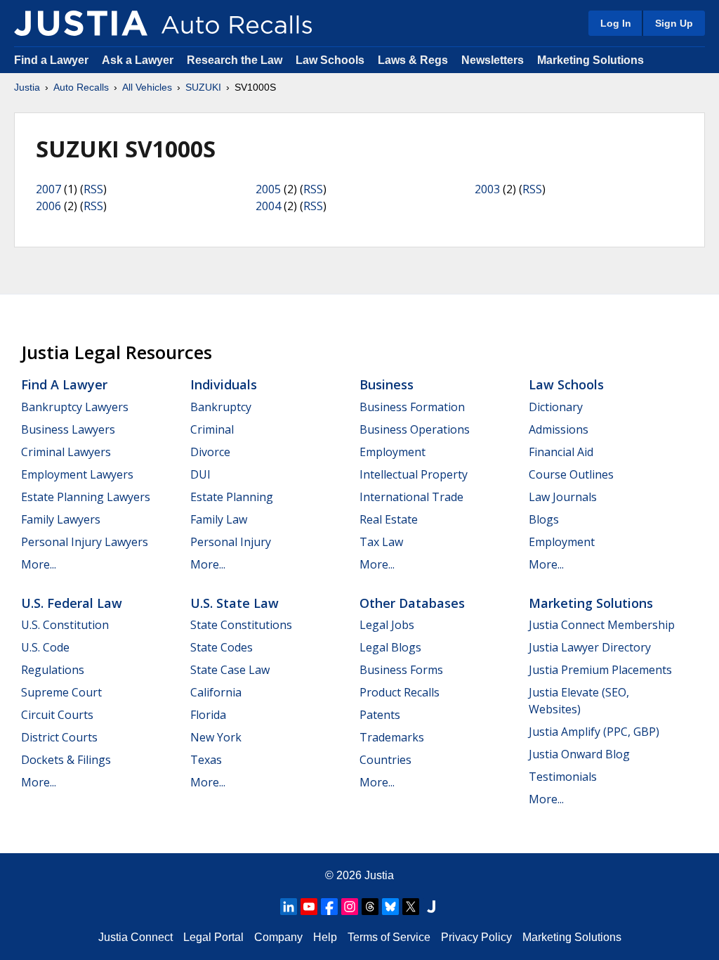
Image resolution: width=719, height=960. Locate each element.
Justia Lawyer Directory (590, 647)
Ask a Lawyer (139, 60)
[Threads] (370, 906)
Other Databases (412, 603)
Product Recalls (400, 692)
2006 (48, 206)
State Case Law (230, 669)
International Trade (411, 497)
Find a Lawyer (51, 60)
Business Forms (401, 669)
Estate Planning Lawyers (85, 497)
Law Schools (330, 60)
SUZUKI (203, 87)
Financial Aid (561, 452)
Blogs (544, 519)
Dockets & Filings (66, 759)
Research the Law (234, 60)
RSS (93, 189)
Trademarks (392, 737)
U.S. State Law (234, 603)
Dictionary (556, 407)
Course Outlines (571, 474)
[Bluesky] (390, 906)
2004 (268, 206)
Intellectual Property (414, 474)
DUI (200, 474)
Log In (615, 23)
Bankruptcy (220, 407)
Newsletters (492, 60)
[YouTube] (309, 906)
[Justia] (80, 23)
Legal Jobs (387, 625)
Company (278, 937)
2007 (48, 189)
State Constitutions (241, 625)
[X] (410, 906)
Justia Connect (135, 937)
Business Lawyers (68, 429)
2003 (487, 189)
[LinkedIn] (288, 906)
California (216, 692)
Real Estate (389, 519)
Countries (385, 759)
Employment (393, 452)
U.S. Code (45, 647)
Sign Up (674, 23)
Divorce (210, 452)
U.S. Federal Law (71, 603)
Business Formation (412, 407)
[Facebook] (329, 906)
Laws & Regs (413, 60)
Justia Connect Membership (602, 625)
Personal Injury (230, 542)
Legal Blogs (390, 647)
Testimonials (563, 776)
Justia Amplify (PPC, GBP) (594, 731)
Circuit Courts (57, 714)
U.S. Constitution (65, 625)
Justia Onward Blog (579, 754)
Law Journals (563, 497)
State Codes (221, 647)
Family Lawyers (60, 519)
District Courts (59, 737)
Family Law (218, 519)
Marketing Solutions (590, 60)
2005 (268, 189)
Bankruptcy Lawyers (74, 407)
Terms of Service (389, 937)
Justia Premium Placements (600, 669)
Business (387, 384)
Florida (208, 714)
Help (325, 937)
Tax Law (381, 542)
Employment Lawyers (77, 474)
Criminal (212, 429)
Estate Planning (231, 497)
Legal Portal (213, 937)
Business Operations (415, 429)
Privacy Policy (476, 937)
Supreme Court (61, 692)
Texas (206, 759)
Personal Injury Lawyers (84, 542)
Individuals (223, 384)
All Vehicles (147, 87)
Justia (27, 87)
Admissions (558, 429)
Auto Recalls (81, 87)
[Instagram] (349, 906)
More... (38, 564)
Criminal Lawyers (66, 452)
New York (216, 737)
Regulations (52, 669)
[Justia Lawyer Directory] (431, 906)
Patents (380, 714)
